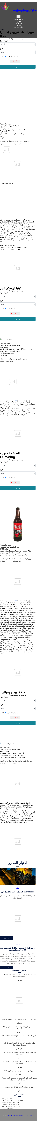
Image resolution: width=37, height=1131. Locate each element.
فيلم (8, 56)
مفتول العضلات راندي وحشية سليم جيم (14, 1100)
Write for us (18, 19)
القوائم (17, 888)
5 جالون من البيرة (7, 1108)
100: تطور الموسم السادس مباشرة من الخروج (19, 1071)
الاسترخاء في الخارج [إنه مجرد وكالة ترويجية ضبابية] (19, 1019)
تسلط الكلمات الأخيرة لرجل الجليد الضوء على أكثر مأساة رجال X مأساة (19, 1044)
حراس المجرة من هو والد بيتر (11, 1102)
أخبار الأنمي (18, 23)
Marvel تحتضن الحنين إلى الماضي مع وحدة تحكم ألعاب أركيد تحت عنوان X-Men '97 (19, 1079)
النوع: (2, 49)
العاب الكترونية (18, 27)
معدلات (18, 21)
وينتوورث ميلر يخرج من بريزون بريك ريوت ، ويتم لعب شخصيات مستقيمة (19, 975)
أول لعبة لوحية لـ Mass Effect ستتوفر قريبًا (19, 1087)
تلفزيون (18, 25)
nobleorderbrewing (25, 10)
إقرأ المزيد (6, 938)
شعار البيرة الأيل (6, 1098)
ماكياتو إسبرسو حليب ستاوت (10, 1104)
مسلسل (16, 56)
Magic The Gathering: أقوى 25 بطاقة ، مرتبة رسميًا (19, 1036)
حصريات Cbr (19, 1074)
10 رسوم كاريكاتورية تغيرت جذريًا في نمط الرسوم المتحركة (19, 1028)
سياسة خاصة (30, 1115)
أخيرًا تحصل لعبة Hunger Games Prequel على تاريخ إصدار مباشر (19, 1053)
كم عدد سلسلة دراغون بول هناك (11, 1106)
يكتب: (2, 56)
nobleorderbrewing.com (16, 1115)
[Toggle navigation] (18, 16)
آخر (19, 1058)
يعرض (18, 66)
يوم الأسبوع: (4, 41)
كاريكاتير (18, 944)
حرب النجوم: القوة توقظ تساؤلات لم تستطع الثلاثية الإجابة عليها (19, 1062)
